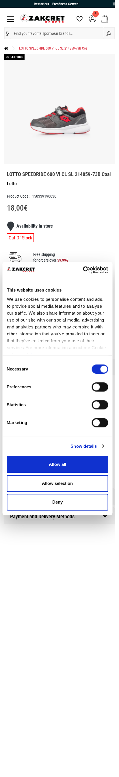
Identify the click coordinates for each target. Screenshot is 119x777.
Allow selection (57, 483)
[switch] (100, 387)
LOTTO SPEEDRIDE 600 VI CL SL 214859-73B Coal (53, 48)
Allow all (57, 464)
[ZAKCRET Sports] (42, 18)
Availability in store (34, 226)
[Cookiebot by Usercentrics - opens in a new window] (82, 270)
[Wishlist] (79, 18)
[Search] (109, 33)
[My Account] (92, 18)
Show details (83, 446)
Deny (57, 502)
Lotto (12, 183)
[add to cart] (104, 18)
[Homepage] (6, 48)
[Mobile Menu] (9, 19)
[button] (7, 33)
